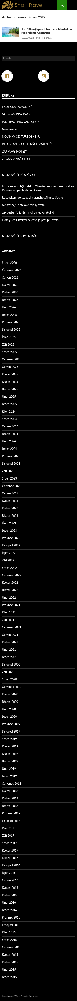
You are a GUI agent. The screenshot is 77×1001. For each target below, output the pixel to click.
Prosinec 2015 (11, 917)
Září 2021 (8, 620)
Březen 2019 (10, 761)
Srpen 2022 (9, 568)
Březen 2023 (10, 515)
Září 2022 (8, 560)
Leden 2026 (9, 315)
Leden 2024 (9, 448)
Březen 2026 (10, 300)
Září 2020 (8, 672)
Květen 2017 (10, 850)
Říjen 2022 (9, 553)
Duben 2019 (10, 754)
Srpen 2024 (9, 419)
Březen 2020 (10, 701)
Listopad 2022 (11, 545)
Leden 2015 (9, 977)
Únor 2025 (9, 396)
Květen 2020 (10, 694)
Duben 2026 (10, 292)
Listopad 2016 (11, 865)
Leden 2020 (9, 716)
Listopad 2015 (11, 925)
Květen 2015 (10, 954)
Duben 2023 (10, 508)
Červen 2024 (10, 426)
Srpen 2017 (9, 843)
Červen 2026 (10, 277)
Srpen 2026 (9, 262)
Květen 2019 (10, 746)
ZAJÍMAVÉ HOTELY (14, 151)
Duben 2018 (10, 798)
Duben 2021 (10, 642)
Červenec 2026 (11, 270)
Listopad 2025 (11, 329)
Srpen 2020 (9, 679)
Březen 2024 (10, 434)
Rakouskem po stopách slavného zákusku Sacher (33, 197)
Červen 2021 (10, 635)
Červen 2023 (10, 493)
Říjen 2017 (9, 828)
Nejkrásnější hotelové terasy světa (23, 205)
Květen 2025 (10, 374)
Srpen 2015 (9, 940)
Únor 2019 (9, 768)
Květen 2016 (10, 887)
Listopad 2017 (11, 821)
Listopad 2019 (11, 731)
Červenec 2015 (11, 947)
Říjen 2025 (9, 337)
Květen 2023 (10, 501)
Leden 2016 (9, 910)
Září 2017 (8, 835)
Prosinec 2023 (11, 456)
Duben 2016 (10, 895)
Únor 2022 (9, 597)
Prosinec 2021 (11, 605)
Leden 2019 (9, 776)
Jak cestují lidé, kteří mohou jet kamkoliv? (28, 212)
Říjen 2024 (9, 411)
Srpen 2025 (9, 352)
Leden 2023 (9, 530)
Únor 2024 (9, 441)
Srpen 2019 (9, 739)
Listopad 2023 (11, 463)
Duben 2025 (10, 382)
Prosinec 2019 (11, 724)
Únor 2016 (9, 902)
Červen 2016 (10, 880)
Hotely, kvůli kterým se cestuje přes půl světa (30, 220)
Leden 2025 (9, 404)
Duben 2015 (10, 962)
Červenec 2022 (11, 575)
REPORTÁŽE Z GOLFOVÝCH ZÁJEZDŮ (27, 144)
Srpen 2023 (9, 478)
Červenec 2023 (11, 486)
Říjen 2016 (9, 873)
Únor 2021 (9, 649)
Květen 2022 (10, 582)
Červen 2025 (10, 367)
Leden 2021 (9, 657)
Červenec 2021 (11, 627)
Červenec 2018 (11, 783)
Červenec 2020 (11, 687)
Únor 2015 (9, 969)
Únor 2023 (9, 523)
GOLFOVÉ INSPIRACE (16, 114)
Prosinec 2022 (11, 538)
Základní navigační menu (72, 5)
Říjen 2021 (9, 612)
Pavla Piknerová (43, 38)
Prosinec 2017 (11, 813)
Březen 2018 (10, 806)
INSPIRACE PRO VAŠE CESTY (21, 122)
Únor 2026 (9, 307)
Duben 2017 (10, 858)
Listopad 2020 (11, 664)
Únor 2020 (9, 709)
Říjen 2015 (9, 932)
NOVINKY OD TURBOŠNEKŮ (21, 136)
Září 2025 (8, 344)
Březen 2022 (10, 590)
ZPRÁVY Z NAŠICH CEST (18, 159)
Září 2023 (8, 471)
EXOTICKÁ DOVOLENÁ (17, 107)
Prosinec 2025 (11, 322)
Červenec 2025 (11, 359)
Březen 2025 (10, 389)
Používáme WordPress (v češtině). (20, 996)
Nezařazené (9, 129)
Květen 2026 (10, 285)
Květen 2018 (10, 791)
